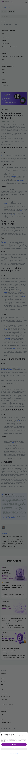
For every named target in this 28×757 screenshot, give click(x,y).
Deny (14, 748)
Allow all (14, 744)
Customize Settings (14, 753)
